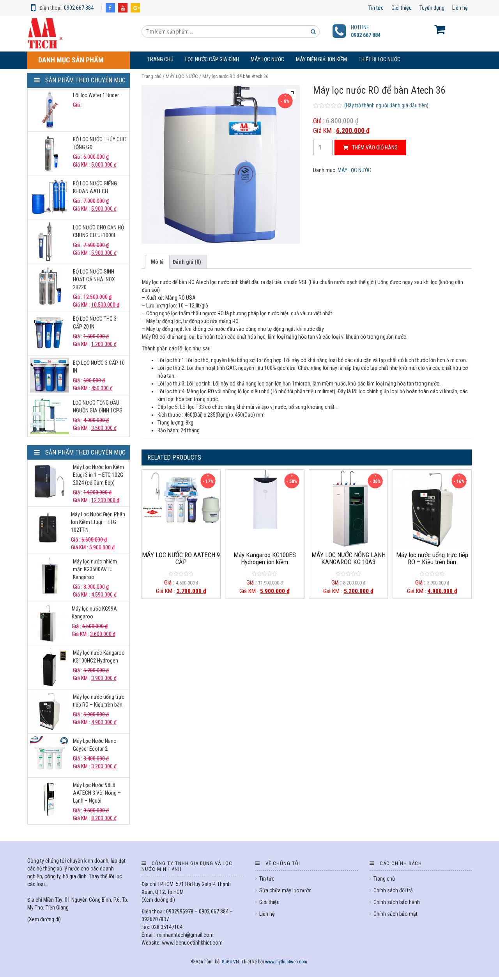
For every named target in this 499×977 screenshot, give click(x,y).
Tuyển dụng (431, 8)
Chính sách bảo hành (396, 902)
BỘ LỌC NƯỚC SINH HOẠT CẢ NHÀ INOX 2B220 (94, 279)
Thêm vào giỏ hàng (375, 147)
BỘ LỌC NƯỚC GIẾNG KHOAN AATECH (95, 187)
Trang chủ (160, 59)
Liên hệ (460, 8)
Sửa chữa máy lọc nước (285, 890)
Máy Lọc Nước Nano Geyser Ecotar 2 (95, 745)
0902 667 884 (79, 8)
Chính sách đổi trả (393, 890)
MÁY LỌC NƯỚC (267, 59)
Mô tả (157, 262)
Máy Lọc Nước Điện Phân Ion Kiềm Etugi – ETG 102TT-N (98, 522)
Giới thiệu (401, 8)
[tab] (157, 262)
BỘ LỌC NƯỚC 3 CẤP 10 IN (99, 367)
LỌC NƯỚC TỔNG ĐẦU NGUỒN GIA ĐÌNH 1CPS (97, 407)
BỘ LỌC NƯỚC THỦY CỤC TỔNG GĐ (99, 143)
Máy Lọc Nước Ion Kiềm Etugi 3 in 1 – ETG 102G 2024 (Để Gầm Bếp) (98, 475)
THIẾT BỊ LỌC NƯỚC (379, 59)
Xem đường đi (44, 919)
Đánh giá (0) (187, 262)
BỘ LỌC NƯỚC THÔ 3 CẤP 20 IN (95, 323)
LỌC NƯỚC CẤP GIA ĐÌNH (212, 59)
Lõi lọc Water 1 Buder (96, 95)
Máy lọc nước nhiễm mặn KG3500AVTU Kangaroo (95, 569)
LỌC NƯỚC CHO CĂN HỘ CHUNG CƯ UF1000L (98, 231)
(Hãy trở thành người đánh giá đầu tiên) (386, 105)
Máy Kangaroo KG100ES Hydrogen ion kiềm (265, 558)
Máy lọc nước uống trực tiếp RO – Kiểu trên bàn (432, 558)
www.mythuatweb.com (286, 962)
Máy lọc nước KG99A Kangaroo (94, 613)
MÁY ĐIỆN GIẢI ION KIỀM (321, 59)
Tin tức (376, 8)
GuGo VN (230, 962)
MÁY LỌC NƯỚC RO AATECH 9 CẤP (181, 558)
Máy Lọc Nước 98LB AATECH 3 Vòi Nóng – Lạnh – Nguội (97, 793)
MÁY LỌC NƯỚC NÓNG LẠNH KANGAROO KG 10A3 (348, 558)
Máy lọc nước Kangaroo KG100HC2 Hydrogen (99, 657)
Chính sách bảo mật (395, 914)
